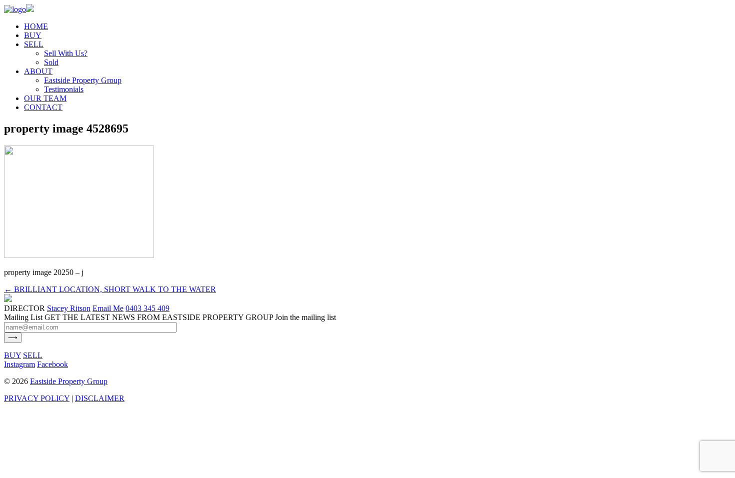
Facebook (52, 364)
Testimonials (64, 89)
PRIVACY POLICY (37, 398)
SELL (34, 44)
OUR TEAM (45, 98)
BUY (33, 35)
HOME (36, 26)
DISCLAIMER (99, 398)
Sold (51, 62)
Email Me (108, 308)
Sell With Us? (66, 53)
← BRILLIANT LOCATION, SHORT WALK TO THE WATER (110, 289)
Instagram (19, 364)
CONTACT (43, 107)
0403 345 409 (148, 308)
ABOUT (38, 71)
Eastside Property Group (83, 80)
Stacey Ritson (68, 308)
